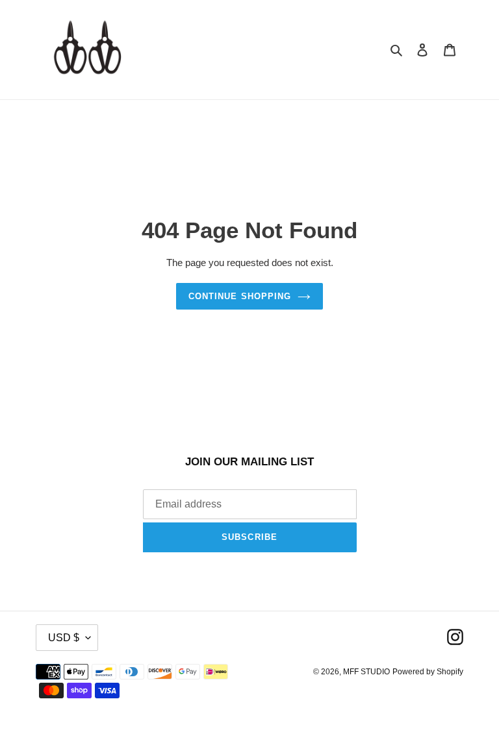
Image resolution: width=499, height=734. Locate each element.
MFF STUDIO (366, 671)
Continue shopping (239, 296)
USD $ (63, 637)
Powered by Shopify (427, 671)
